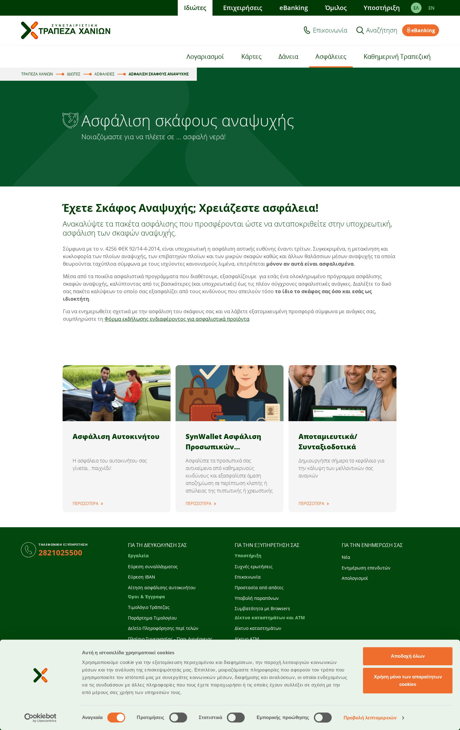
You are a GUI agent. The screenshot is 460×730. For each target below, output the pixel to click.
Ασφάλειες (330, 56)
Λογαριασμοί (205, 56)
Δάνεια (288, 56)
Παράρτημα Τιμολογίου (152, 618)
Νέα (346, 557)
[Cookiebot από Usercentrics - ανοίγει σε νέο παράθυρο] (40, 717)
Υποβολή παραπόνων (257, 598)
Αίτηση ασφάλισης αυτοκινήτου (162, 587)
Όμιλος (336, 7)
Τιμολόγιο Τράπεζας (149, 607)
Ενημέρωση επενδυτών (366, 568)
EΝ (431, 8)
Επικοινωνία (330, 30)
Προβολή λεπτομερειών (370, 717)
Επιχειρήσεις (242, 7)
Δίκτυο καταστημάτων (258, 628)
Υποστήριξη (382, 7)
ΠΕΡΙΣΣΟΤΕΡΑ (85, 503)
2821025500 (60, 552)
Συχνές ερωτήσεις (254, 566)
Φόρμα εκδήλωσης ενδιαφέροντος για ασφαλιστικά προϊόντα (177, 318)
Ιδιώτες (195, 7)
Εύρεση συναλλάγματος (153, 566)
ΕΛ (416, 8)
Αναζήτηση (381, 30)
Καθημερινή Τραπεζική (397, 56)
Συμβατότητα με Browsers (262, 608)
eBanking (293, 7)
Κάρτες (251, 56)
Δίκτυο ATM (247, 639)
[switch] (178, 717)
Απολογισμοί (355, 578)
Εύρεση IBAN (141, 577)
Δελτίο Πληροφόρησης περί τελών (163, 628)
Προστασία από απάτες (259, 587)
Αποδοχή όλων (408, 656)
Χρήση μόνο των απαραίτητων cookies (408, 680)
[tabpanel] (117, 438)
